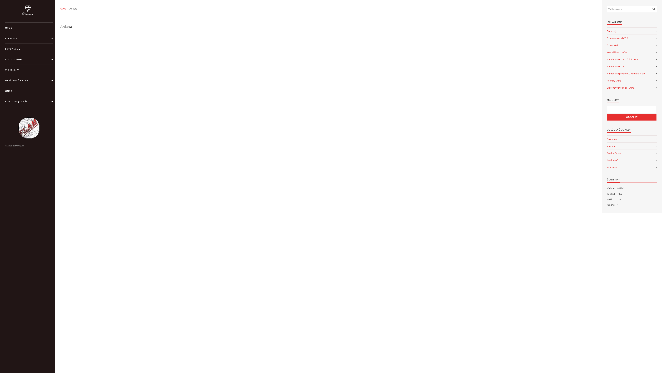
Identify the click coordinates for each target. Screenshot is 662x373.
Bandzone (612, 167)
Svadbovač (612, 160)
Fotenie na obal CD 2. (617, 38)
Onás (8, 91)
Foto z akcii (612, 45)
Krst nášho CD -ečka (617, 52)
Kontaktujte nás (16, 101)
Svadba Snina (614, 153)
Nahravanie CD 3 (615, 66)
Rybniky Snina (614, 80)
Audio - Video (14, 59)
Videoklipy (12, 69)
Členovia (11, 38)
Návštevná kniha (16, 80)
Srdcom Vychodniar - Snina (620, 87)
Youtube (611, 146)
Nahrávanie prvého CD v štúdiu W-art (626, 73)
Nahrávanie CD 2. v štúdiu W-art (623, 59)
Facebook (612, 139)
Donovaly (612, 31)
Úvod (8, 27)
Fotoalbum (13, 48)
